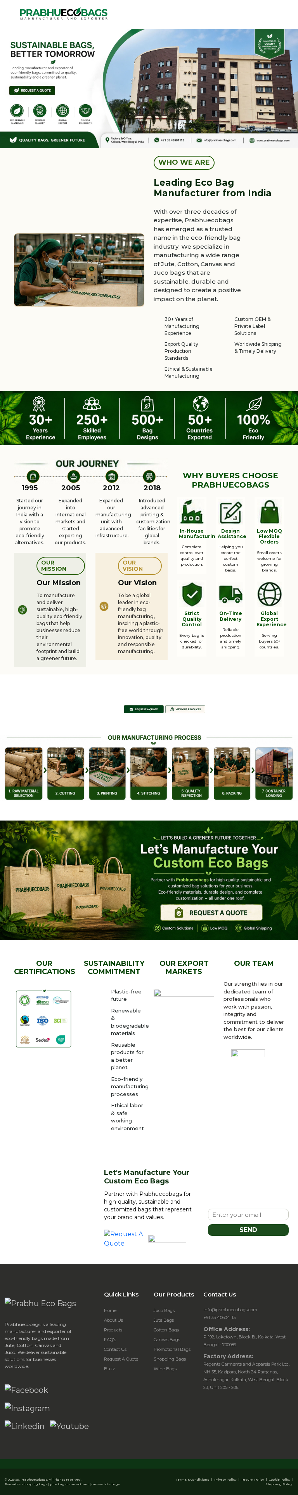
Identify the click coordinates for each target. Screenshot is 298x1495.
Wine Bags (165, 1368)
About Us (113, 1320)
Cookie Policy (279, 1479)
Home (110, 1310)
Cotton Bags (166, 1330)
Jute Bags (164, 1320)
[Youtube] (69, 1426)
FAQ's (110, 1339)
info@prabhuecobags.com (230, 1309)
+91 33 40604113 (219, 1317)
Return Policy (252, 1479)
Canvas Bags (167, 1339)
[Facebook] (26, 1389)
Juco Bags (164, 1310)
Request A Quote (121, 1359)
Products (113, 1330)
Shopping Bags (170, 1359)
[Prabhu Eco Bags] (40, 1303)
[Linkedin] (25, 1426)
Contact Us (115, 1349)
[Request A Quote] (124, 1238)
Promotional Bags (172, 1349)
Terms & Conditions (192, 1479)
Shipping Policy (278, 1484)
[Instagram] (27, 1408)
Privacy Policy (225, 1479)
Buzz (109, 1368)
